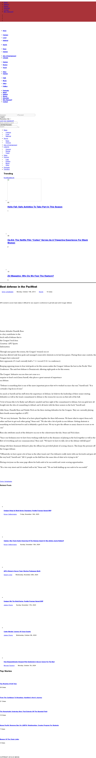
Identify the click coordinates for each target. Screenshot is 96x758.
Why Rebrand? (8, 12)
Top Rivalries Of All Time (8, 684)
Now (5, 178)
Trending (7, 169)
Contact (6, 10)
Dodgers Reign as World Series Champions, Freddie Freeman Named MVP (27, 511)
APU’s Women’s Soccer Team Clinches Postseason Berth (22, 571)
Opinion (5, 52)
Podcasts (6, 91)
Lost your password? (7, 121)
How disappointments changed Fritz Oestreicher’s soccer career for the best (29, 662)
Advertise (7, 8)
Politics (5, 86)
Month (12, 178)
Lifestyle (5, 58)
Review (5, 65)
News (4, 31)
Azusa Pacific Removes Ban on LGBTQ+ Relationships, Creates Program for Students (29, 725)
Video (4, 72)
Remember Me (4, 119)
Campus (5, 35)
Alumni (6, 6)
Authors (6, 4)
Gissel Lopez (8, 575)
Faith (4, 78)
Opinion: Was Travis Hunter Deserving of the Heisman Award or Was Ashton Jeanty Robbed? (34, 541)
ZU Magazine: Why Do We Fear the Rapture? (31, 275)
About (6, 2)
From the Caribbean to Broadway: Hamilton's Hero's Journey (21, 698)
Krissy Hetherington (10, 514)
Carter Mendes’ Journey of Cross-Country (17, 632)
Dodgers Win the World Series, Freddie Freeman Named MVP (23, 601)
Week (8, 178)
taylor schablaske (7, 292)
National (5, 41)
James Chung (8, 605)
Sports (5, 45)
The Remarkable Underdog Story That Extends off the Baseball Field (23, 711)
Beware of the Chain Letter (9, 739)
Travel (5, 68)
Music (5, 81)
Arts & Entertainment (9, 56)
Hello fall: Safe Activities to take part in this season (35, 206)
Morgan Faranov (9, 665)
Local (4, 38)
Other (4, 84)
